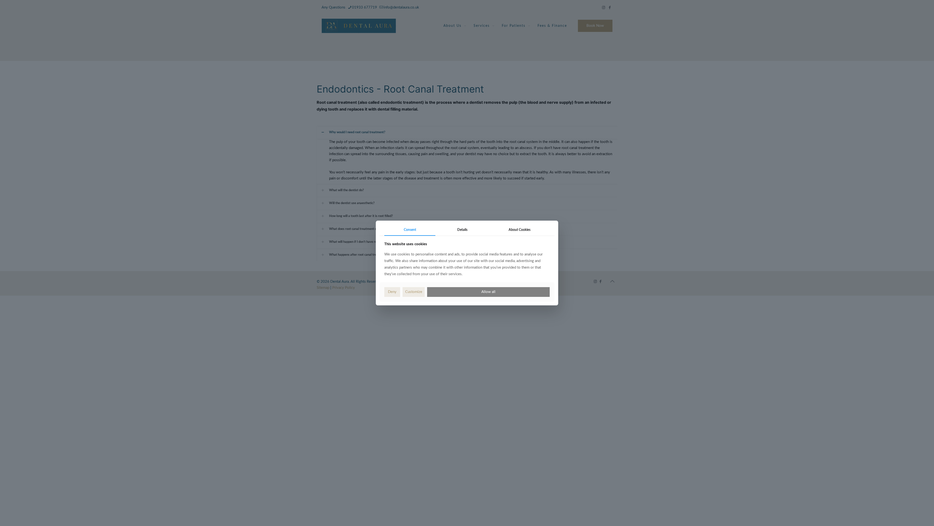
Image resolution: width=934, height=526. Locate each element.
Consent (410, 230)
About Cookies (519, 230)
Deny (392, 292)
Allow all (488, 292)
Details (462, 230)
